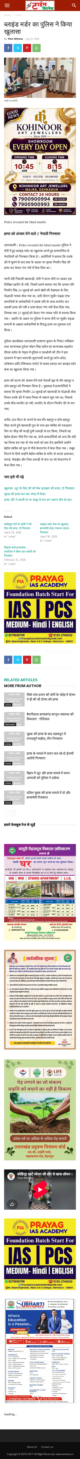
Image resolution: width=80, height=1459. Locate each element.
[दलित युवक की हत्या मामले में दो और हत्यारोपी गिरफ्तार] (14, 797)
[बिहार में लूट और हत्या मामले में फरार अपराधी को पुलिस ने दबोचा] (14, 778)
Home (7, 15)
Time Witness (15, 38)
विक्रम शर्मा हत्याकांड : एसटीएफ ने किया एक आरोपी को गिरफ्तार (20, 551)
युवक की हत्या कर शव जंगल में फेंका (25, 494)
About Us (32, 1447)
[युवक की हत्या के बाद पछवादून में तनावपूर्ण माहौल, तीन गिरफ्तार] (14, 739)
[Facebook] (8, 48)
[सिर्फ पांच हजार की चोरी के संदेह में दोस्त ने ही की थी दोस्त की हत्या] (14, 699)
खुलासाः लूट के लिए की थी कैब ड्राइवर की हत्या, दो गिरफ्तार (39, 488)
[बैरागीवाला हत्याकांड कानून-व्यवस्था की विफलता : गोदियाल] (14, 719)
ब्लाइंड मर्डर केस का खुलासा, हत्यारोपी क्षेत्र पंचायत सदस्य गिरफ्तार (54, 528)
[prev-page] (6, 812)
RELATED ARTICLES (20, 680)
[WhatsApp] (36, 48)
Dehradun (10, 724)
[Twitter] (18, 48)
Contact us (47, 1447)
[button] (7, 5)
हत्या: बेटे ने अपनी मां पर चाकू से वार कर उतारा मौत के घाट (38, 500)
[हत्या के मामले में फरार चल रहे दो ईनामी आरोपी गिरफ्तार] (14, 758)
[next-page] (13, 812)
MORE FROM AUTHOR (22, 686)
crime (18, 15)
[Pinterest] (27, 48)
